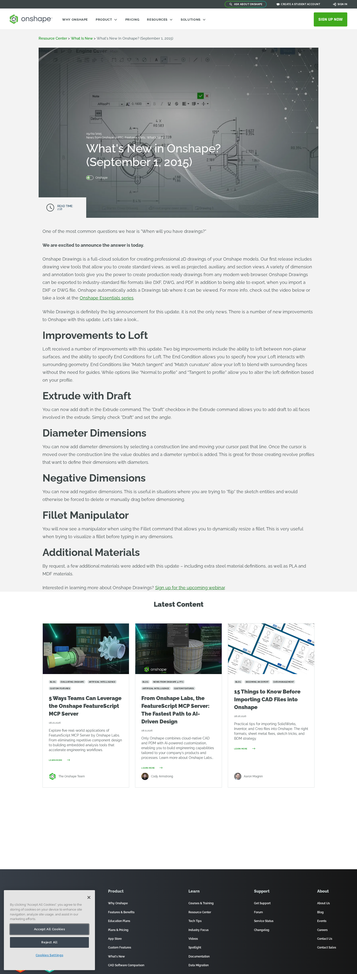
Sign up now (330, 19)
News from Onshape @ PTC (105, 137)
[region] (49, 930)
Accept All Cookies (49, 929)
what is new (82, 38)
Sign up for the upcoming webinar (190, 587)
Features (131, 137)
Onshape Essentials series (107, 297)
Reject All (49, 942)
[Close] (89, 897)
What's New (155, 137)
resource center (53, 38)
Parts (142, 137)
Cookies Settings (49, 955)
